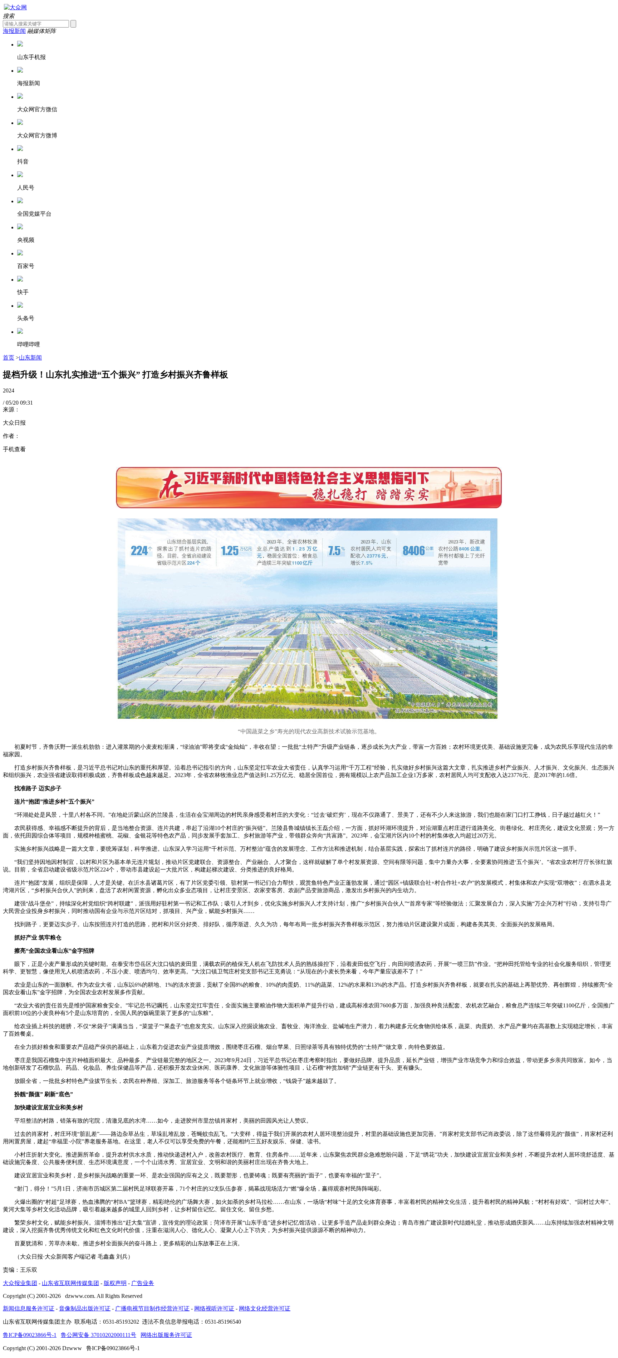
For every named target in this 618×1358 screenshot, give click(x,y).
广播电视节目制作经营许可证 (152, 1308)
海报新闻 (14, 31)
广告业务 (142, 1283)
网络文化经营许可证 (264, 1308)
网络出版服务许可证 (166, 1335)
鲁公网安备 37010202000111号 (98, 1335)
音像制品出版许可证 (85, 1308)
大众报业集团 (20, 1283)
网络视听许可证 (214, 1308)
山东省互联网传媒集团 (70, 1283)
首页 (8, 358)
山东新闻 (30, 358)
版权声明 (115, 1283)
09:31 (26, 403)
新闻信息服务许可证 (28, 1308)
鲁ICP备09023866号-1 (30, 1335)
